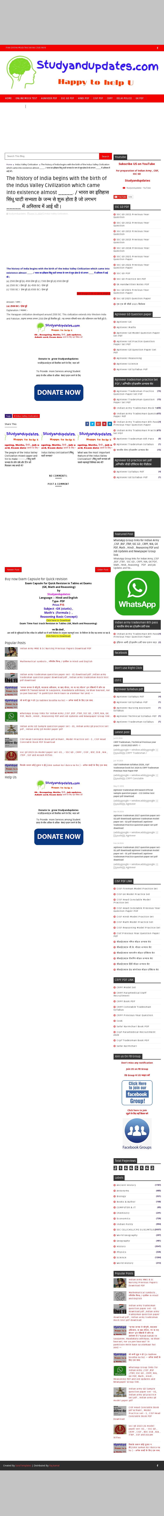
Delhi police (124, 98)
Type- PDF (58, 601)
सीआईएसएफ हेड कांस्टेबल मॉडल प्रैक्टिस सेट (138, 969)
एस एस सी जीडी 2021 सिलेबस (131, 304)
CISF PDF (98, 98)
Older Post (102, 569)
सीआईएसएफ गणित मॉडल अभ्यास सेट (134, 941)
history (121, 1246)
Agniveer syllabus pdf (130, 471)
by (58, 590)
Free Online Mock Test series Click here (26, 47)
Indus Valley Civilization (26, 164)
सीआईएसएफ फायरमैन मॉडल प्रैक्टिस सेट (136, 952)
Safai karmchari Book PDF (133, 1026)
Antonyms (123, 1190)
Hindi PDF (83, 98)
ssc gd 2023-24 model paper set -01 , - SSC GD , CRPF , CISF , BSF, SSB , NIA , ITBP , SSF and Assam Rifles (137, 1432)
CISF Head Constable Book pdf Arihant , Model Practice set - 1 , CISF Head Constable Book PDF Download (137, 1413)
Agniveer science (127, 363)
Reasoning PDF (14, 106)
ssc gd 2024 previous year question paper (131, 291)
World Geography (127, 1235)
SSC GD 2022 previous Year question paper (131, 266)
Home (8, 98)
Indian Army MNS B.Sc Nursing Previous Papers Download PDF (55, 648)
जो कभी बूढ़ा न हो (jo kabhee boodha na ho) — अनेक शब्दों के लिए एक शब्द (56, 700)
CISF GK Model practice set (133, 894)
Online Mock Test (26, 98)
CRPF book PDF (126, 1001)
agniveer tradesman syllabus (135, 444)
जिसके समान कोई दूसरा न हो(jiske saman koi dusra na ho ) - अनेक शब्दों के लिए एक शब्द (63, 765)
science (122, 1257)
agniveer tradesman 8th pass (135, 438)
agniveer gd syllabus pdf (132, 369)
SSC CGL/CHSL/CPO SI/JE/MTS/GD (137, 1229)
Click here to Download (58, 620)
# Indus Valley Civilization (26, 416)
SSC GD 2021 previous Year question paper (131, 258)
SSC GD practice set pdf (131, 279)
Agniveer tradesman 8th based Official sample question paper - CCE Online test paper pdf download (134, 793)
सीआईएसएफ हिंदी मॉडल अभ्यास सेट (133, 964)
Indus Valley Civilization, (56, 213)
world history (125, 1263)
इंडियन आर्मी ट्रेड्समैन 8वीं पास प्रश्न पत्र (137, 642)
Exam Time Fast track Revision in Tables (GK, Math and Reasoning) (58, 623)
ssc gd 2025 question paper (134, 298)
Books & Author (126, 1201)
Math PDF (32, 106)
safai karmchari (127, 1046)
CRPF (110, 98)
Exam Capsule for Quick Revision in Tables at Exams (58, 583)
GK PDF (140, 98)
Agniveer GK (124, 322)
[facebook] (157, 48)
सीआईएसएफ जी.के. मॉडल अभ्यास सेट (134, 947)
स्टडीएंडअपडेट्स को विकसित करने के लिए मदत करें (58, 362)
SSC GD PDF (67, 98)
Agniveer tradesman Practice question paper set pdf (134, 392)
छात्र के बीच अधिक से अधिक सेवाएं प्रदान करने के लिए (58, 375)
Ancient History (126, 1185)
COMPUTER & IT (126, 1207)
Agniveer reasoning (129, 358)
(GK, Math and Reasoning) (58, 587)
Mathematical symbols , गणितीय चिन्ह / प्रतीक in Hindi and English (56, 661)
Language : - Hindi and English (58, 597)
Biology (121, 1196)
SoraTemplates (23, 1465)
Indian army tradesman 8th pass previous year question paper (136, 423)
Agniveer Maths (126, 327)
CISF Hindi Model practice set (135, 916)
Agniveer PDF (49, 98)
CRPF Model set (126, 987)
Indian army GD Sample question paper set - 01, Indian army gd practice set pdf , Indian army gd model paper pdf (135, 1395)
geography (123, 1241)
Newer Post (13, 569)
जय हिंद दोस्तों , (58, 629)
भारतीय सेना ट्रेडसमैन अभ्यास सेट (133, 450)
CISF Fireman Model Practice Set (137, 888)
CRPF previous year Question (135, 1015)
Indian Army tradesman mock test (138, 408)
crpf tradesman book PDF (133, 1040)
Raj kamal (54, 1465)
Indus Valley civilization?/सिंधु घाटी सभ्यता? (57, 454)
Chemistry (123, 1213)
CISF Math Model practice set (135, 922)
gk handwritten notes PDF (133, 284)
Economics (124, 1218)
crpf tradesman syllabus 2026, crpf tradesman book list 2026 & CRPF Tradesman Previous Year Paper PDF (136, 767)
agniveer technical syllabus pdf (137, 716)
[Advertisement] (82, 22)
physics (121, 1252)
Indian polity (125, 1224)
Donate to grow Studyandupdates (58, 358)
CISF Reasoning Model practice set (138, 927)
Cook (120, 1021)
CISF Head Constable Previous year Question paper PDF (137, 909)
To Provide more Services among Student (58, 371)
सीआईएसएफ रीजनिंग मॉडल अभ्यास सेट (135, 958)
